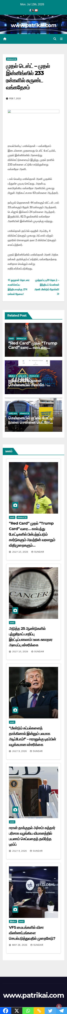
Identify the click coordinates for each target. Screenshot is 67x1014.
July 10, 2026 (20, 552)
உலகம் (11, 338)
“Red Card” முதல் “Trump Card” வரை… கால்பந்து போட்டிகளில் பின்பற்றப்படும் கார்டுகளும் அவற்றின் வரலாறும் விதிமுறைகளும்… (32, 534)
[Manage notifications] (59, 1006)
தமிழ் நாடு (22, 376)
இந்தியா (12, 376)
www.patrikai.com (33, 25)
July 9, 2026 (19, 751)
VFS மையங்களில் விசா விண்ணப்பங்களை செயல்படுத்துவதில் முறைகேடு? (32, 933)
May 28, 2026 (20, 945)
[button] (54, 38)
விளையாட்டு (11, 59)
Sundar (39, 552)
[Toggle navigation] (61, 39)
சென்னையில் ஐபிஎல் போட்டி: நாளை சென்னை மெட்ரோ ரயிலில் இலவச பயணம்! (30, 422)
